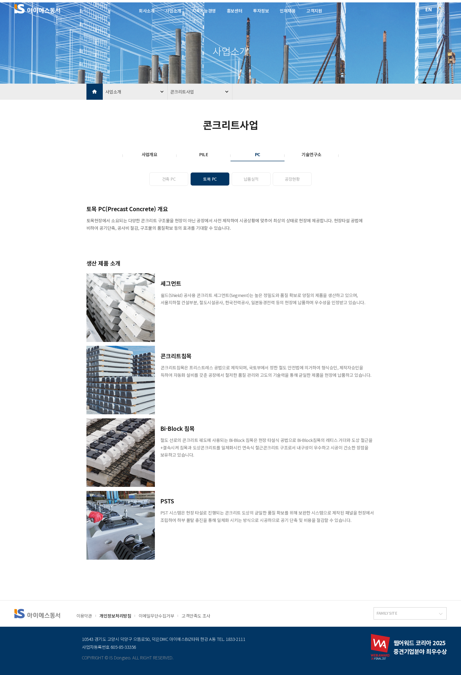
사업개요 (150, 154)
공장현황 (292, 179)
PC (257, 154)
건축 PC (169, 179)
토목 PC (210, 179)
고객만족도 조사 (196, 616)
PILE (203, 154)
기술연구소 (311, 154)
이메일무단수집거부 (156, 616)
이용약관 (84, 616)
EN (428, 9)
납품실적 (251, 179)
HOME (94, 92)
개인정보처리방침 (115, 616)
